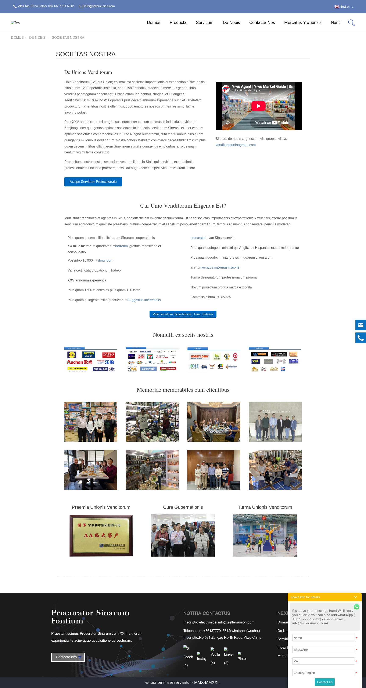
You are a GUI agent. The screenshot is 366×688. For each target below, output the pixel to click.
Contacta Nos (262, 22)
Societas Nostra (68, 37)
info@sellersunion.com (236, 622)
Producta (178, 22)
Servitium (205, 22)
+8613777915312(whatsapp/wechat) (231, 631)
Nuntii (336, 22)
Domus (153, 22)
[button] (93, 181)
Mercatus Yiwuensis (303, 22)
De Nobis (231, 22)
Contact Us (325, 682)
